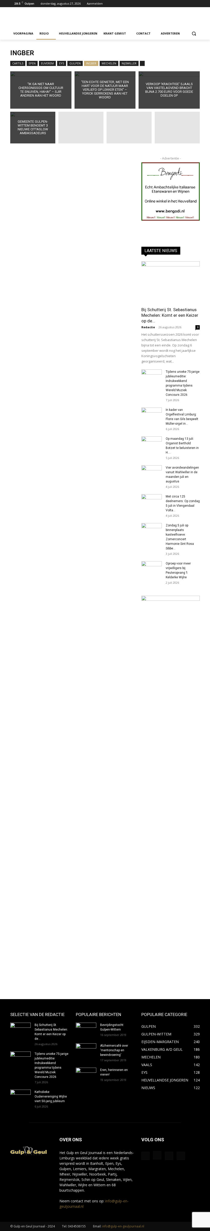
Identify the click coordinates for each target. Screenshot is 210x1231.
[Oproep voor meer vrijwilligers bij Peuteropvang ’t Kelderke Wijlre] (151, 568)
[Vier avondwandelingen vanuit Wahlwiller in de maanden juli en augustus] (151, 472)
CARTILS (17, 63)
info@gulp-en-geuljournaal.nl (123, 1226)
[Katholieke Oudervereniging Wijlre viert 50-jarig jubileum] (20, 1097)
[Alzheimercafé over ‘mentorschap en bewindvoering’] (86, 1050)
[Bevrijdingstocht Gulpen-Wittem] (86, 1030)
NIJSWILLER (129, 63)
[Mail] (169, 1156)
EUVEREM (47, 63)
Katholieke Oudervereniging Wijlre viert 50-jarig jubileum (51, 1096)
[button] (194, 34)
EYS (61, 63)
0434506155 (77, 1226)
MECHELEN (109, 63)
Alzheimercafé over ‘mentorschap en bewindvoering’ (114, 1050)
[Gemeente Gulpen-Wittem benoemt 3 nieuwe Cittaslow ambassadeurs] (32, 128)
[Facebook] (183, 4)
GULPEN (75, 63)
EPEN (32, 63)
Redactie (148, 327)
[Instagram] (190, 4)
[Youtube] (197, 4)
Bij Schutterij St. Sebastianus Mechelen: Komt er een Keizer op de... (169, 315)
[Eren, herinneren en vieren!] (86, 1075)
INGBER (91, 63)
